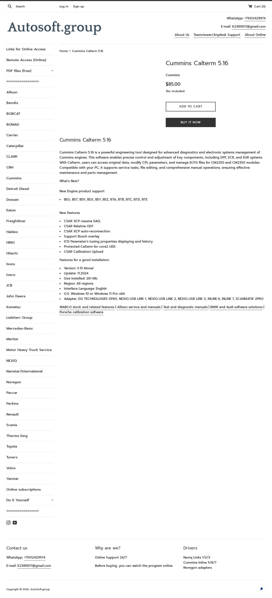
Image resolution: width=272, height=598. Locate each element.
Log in (64, 6)
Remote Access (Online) (26, 60)
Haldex (12, 231)
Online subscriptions (23, 489)
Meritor (12, 339)
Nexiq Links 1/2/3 (196, 557)
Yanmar (12, 478)
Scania (11, 425)
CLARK (12, 156)
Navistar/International (24, 371)
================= (22, 81)
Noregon (13, 382)
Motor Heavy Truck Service (29, 349)
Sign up (78, 6)
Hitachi (12, 253)
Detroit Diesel (17, 188)
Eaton (11, 210)
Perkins (12, 403)
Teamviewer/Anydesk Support (217, 34)
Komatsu (13, 307)
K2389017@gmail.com (249, 26)
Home (64, 51)
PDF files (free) (29, 70)
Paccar (11, 392)
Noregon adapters (197, 567)
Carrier (12, 135)
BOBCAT (13, 113)
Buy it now (191, 122)
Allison (11, 92)
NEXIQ (11, 360)
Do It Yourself (29, 500)
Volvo (11, 468)
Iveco (10, 274)
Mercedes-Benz (19, 328)
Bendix (12, 102)
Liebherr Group (19, 317)
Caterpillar (15, 146)
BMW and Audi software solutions (236, 307)
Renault (12, 414)
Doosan (12, 199)
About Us (182, 34)
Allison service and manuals (138, 307)
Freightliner (16, 221)
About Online (255, 34)
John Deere (16, 296)
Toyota (11, 446)
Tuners (11, 457)
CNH (9, 167)
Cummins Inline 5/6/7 (199, 562)
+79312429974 (255, 18)
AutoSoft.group (40, 589)
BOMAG (12, 124)
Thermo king (17, 435)
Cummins (13, 178)
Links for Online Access (26, 49)
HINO (10, 242)
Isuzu (10, 264)
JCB (9, 285)
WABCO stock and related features (87, 307)
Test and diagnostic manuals (185, 307)
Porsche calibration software (81, 312)
